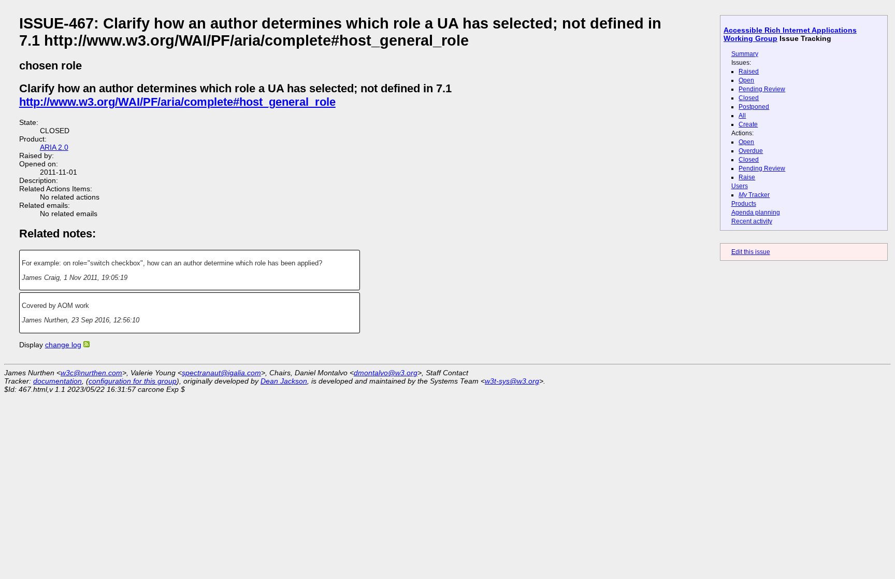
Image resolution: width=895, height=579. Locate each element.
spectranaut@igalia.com (221, 373)
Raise (747, 177)
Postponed (754, 106)
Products (743, 203)
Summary (744, 54)
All (742, 115)
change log (63, 345)
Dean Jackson (284, 381)
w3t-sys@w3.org (512, 381)
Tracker (754, 195)
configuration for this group (133, 381)
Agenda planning (755, 212)
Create (748, 124)
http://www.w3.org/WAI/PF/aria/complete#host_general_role (177, 101)
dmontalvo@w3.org (385, 373)
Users (739, 186)
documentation (57, 381)
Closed (749, 98)
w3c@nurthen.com (91, 373)
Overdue (751, 150)
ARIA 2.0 (54, 147)
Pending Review (762, 89)
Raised (749, 71)
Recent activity (751, 221)
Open (746, 80)
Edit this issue (750, 252)
